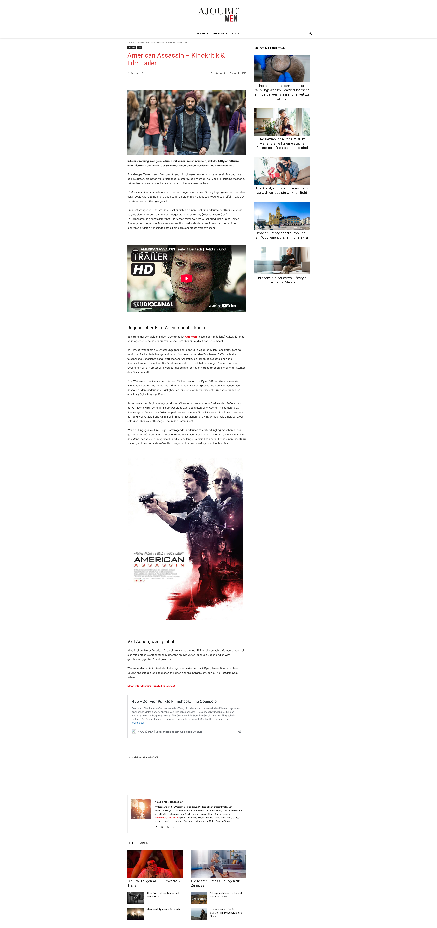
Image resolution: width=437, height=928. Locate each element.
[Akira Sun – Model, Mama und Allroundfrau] (135, 898)
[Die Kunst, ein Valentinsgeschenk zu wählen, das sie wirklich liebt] (282, 171)
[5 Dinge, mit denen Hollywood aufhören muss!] (199, 898)
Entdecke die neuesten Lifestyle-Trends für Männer (282, 280)
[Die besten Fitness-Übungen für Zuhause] (218, 864)
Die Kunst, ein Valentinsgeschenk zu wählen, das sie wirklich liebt (282, 190)
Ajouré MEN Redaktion (169, 801)
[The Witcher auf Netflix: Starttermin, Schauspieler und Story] (199, 914)
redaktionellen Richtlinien (167, 817)
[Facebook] (227, 81)
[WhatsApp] (219, 81)
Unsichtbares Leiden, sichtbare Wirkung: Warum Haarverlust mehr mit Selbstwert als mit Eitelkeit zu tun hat (282, 92)
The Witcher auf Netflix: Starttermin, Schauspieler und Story (226, 912)
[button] (309, 33)
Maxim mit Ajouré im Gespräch (163, 909)
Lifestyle (140, 42)
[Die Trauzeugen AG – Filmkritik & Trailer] (155, 864)
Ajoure (130, 42)
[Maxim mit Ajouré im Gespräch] (135, 914)
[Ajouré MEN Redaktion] (141, 814)
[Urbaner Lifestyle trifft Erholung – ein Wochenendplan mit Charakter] (282, 216)
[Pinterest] (242, 81)
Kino (139, 47)
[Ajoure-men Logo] (218, 14)
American (191, 336)
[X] (234, 81)
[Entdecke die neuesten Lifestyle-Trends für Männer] (282, 260)
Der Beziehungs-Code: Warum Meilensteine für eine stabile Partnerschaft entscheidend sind (282, 143)
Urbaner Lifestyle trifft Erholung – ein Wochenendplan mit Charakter (282, 235)
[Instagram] (162, 826)
